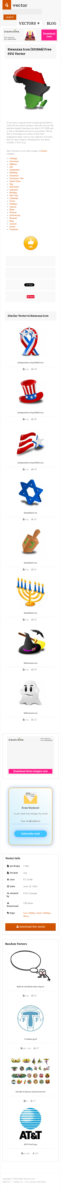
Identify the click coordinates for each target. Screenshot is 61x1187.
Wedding (13, 172)
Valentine (14, 190)
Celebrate (14, 198)
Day (11, 184)
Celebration (15, 170)
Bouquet (13, 218)
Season (13, 207)
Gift (11, 167)
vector (20, 5)
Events (44, 151)
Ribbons (13, 164)
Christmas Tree (16, 178)
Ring (12, 221)
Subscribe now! (30, 833)
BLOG (51, 23)
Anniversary (15, 215)
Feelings (13, 158)
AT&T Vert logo (30, 1144)
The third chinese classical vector (30, 1092)
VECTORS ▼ (29, 23)
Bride (12, 209)
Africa (26, 916)
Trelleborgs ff (30, 1039)
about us (6, 1182)
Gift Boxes (14, 187)
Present (13, 212)
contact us (18, 1182)
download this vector (32, 926)
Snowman (14, 175)
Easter (12, 227)
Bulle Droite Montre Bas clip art (30, 987)
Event (12, 201)
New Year (14, 195)
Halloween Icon (30, 663)
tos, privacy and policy (36, 1182)
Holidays (13, 204)
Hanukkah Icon (30, 513)
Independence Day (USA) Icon (30, 363)
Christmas (14, 161)
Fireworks (14, 229)
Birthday (13, 192)
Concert (13, 224)
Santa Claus (15, 181)
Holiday (31, 913)
